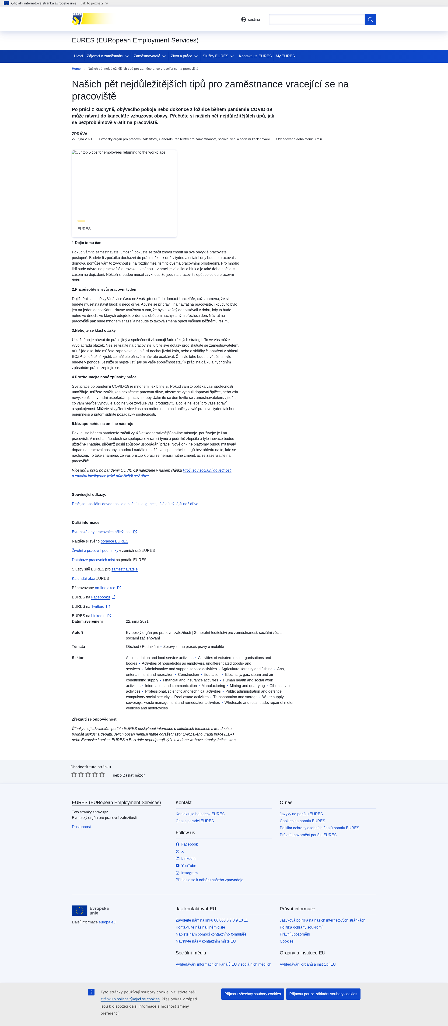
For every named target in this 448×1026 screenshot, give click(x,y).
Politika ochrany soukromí (301, 927)
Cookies (287, 941)
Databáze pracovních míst (93, 560)
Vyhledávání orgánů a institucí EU (308, 964)
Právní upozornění (295, 934)
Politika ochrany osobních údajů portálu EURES (319, 828)
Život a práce (181, 56)
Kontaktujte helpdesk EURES (200, 814)
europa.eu (107, 922)
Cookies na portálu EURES (302, 821)
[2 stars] (77, 774)
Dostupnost (81, 827)
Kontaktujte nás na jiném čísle (200, 927)
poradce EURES (114, 541)
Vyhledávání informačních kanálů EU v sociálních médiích (223, 964)
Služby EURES (215, 56)
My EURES (285, 56)
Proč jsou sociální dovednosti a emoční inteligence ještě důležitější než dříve (135, 504)
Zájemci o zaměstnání (105, 56)
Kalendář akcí (83, 578)
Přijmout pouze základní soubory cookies (323, 994)
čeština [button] (254, 19)
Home (76, 68)
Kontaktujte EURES (255, 56)
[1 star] (73, 774)
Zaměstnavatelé (147, 56)
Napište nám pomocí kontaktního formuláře (211, 934)
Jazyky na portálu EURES (301, 814)
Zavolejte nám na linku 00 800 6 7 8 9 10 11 (212, 920)
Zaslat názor (134, 775)
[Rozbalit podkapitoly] (128, 56)
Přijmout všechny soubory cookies (252, 994)
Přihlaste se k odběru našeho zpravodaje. (210, 880)
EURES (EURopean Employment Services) (116, 802)
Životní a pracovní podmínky (95, 551)
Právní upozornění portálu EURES (308, 835)
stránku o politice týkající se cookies (130, 999)
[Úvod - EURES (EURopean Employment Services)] (95, 18)
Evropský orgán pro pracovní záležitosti (158, 633)
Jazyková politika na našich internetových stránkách (322, 920)
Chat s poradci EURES (195, 821)
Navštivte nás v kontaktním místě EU (206, 941)
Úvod (78, 56)
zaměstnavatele (125, 569)
